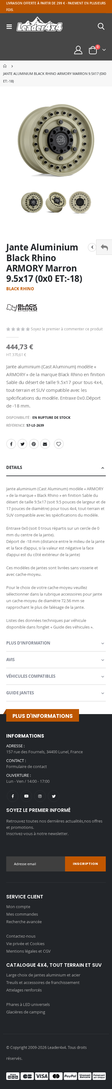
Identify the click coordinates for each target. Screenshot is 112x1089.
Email (45, 444)
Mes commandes (22, 914)
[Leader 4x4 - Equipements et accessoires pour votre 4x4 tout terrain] (39, 26)
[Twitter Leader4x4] (53, 796)
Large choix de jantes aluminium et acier (43, 975)
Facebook (11, 444)
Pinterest (34, 444)
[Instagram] (40, 796)
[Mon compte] (78, 50)
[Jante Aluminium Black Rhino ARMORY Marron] (32, 202)
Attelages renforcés (24, 990)
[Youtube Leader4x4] (26, 796)
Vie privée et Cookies (25, 943)
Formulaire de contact (26, 766)
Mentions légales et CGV (28, 951)
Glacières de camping (25, 1012)
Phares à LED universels (28, 1004)
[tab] (56, 468)
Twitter (22, 444)
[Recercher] (101, 26)
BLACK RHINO (20, 289)
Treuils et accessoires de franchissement (43, 982)
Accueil (5, 66)
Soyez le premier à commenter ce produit (67, 329)
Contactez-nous (20, 936)
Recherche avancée (24, 921)
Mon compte (18, 906)
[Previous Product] (92, 247)
